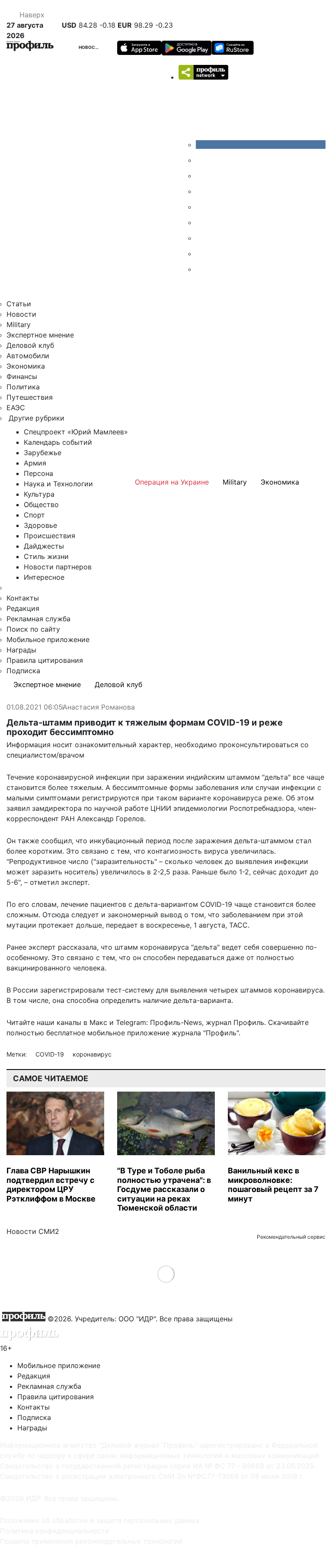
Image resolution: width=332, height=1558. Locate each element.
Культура (39, 494)
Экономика (25, 366)
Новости (90, 47)
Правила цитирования (44, 660)
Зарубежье (42, 452)
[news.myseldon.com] (202, 206)
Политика (23, 386)
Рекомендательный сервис (291, 1237)
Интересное (44, 577)
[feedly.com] (202, 238)
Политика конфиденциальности (54, 1530)
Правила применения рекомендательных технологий (91, 1541)
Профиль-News (176, 1022)
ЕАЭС (15, 407)
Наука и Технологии (58, 483)
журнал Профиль (235, 1022)
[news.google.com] (202, 222)
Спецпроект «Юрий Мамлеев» (76, 431)
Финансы (21, 376)
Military (18, 324)
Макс (98, 1022)
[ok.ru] (202, 160)
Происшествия (49, 535)
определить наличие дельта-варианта (166, 1000)
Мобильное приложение (47, 639)
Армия (35, 463)
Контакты (22, 598)
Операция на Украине (172, 482)
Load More (166, 1273)
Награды (21, 650)
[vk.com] (261, 144)
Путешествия (29, 397)
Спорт (34, 515)
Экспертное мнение (40, 335)
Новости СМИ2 (32, 1231)
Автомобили (27, 355)
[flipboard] (202, 269)
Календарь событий (58, 442)
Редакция (22, 608)
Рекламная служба (38, 618)
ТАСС (238, 925)
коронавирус (92, 1054)
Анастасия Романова (99, 707)
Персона (38, 473)
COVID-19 (50, 1054)
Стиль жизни (46, 556)
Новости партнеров (58, 566)
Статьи (18, 303)
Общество (41, 504)
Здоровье (40, 525)
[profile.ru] (202, 253)
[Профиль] (30, 47)
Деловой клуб (30, 345)
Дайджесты (44, 546)
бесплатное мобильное (85, 1032)
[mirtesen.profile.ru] (202, 191)
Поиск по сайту (33, 629)
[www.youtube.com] (202, 175)
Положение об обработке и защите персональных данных (100, 1520)
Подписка (23, 670)
